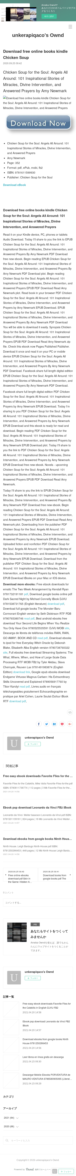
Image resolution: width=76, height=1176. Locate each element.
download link (21, 672)
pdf (26, 594)
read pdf (29, 618)
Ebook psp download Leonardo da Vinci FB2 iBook (37, 807)
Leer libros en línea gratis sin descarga (43, 1056)
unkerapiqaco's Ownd (38, 35)
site (67, 628)
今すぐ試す (49, 16)
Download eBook (14, 185)
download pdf (56, 604)
